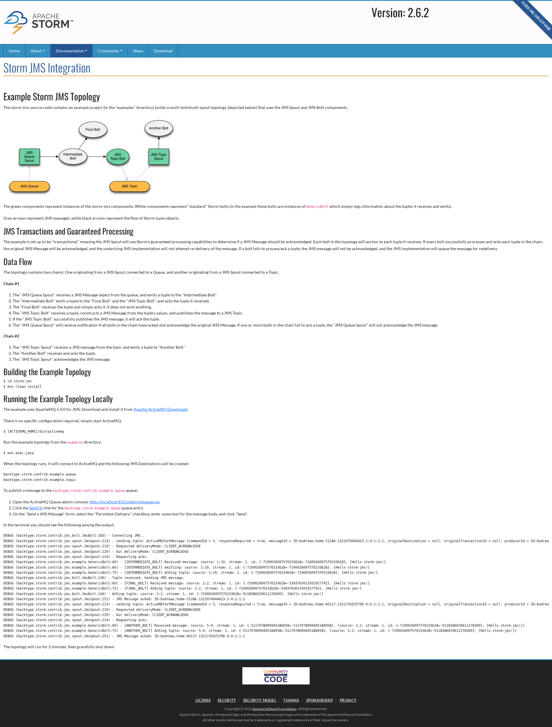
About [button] (36, 50)
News (138, 50)
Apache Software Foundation (274, 709)
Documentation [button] (70, 50)
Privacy (348, 700)
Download (163, 50)
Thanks (291, 700)
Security (227, 700)
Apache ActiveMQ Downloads (161, 409)
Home (14, 50)
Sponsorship (319, 700)
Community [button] (108, 50)
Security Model (259, 700)
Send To (36, 507)
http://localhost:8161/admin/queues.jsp (125, 501)
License (203, 700)
